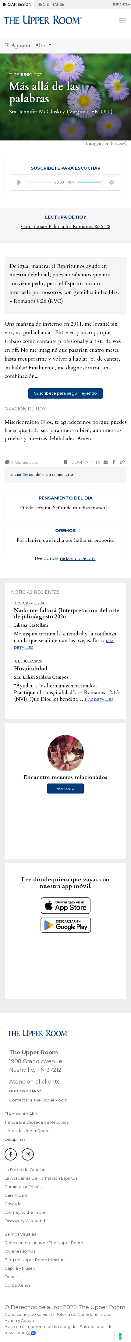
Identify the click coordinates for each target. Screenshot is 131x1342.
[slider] (39, 182)
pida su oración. (78, 558)
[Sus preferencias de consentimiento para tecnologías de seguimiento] (120, 1336)
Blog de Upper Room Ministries (35, 1259)
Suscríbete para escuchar (66, 168)
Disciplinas (15, 1139)
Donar (11, 1276)
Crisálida (13, 1203)
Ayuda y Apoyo (19, 1320)
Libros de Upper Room (27, 1130)
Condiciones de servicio (28, 1314)
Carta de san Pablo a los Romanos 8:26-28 (65, 226)
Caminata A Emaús (23, 1186)
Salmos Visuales (20, 1234)
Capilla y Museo (20, 1268)
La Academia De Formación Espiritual (42, 1178)
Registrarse (50, 4)
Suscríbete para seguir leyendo (65, 393)
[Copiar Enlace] (122, 462)
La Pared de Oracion (25, 1169)
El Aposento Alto (21, 1113)
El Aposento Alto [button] (26, 45)
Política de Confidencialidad (83, 1314)
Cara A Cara (16, 1195)
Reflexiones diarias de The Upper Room (44, 1242)
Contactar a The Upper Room (38, 1100)
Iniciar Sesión (17, 4)
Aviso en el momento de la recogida (40, 1326)
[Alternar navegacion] (122, 20)
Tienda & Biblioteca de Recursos (37, 1122)
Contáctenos (17, 1285)
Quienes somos (20, 1251)
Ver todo (65, 788)
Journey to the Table (25, 1212)
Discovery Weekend (25, 1220)
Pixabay (118, 143)
